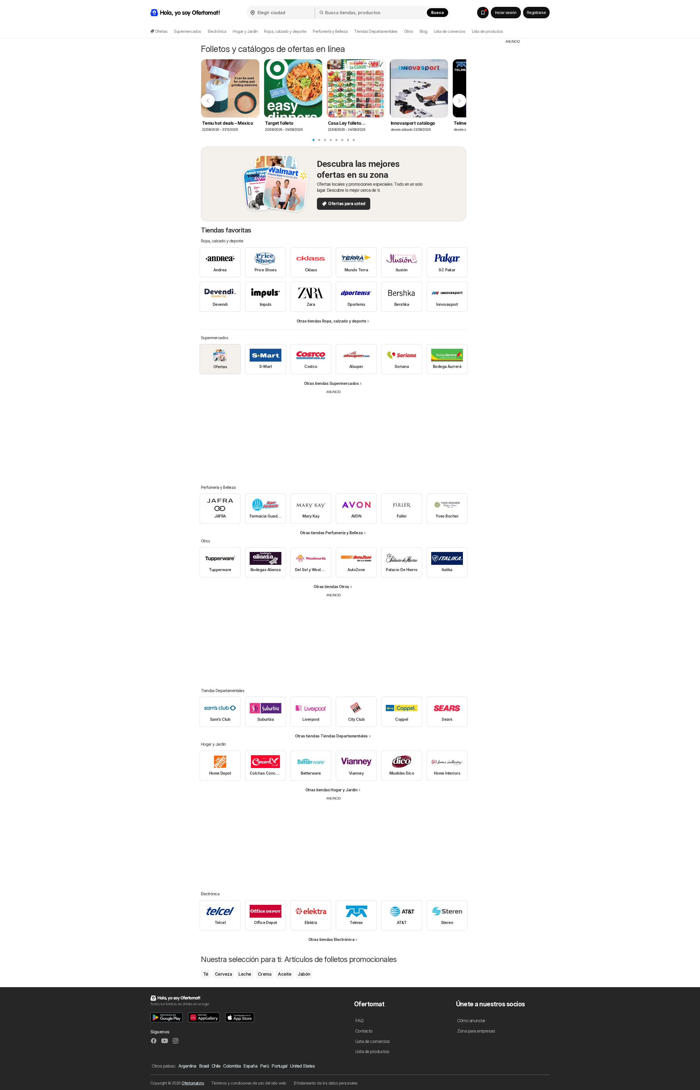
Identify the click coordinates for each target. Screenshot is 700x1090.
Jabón (304, 974)
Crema (264, 974)
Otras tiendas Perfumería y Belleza (331, 532)
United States (302, 1066)
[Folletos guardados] (483, 12)
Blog (423, 31)
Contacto (364, 1031)
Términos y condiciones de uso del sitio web (248, 1083)
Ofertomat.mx (193, 1083)
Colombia (232, 1066)
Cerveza (223, 974)
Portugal (279, 1066)
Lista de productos (487, 31)
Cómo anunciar (471, 1020)
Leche (244, 974)
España (250, 1066)
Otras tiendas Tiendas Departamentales (331, 736)
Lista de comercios (449, 31)
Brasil (204, 1066)
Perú (264, 1066)
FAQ (359, 1020)
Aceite (284, 974)
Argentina (187, 1066)
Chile (216, 1066)
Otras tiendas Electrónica (331, 939)
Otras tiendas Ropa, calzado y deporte (331, 321)
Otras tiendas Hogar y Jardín (331, 789)
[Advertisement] (333, 435)
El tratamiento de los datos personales (326, 1083)
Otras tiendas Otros (331, 586)
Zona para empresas (476, 1031)
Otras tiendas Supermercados (331, 383)
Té (205, 974)
